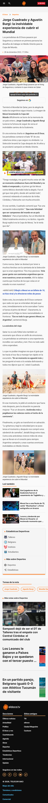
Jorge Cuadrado (10, 589)
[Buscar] (9, 3)
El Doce (5, 14)
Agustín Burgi (28, 589)
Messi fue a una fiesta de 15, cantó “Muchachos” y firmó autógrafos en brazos (32, 505)
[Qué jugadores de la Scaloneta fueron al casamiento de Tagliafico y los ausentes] (11, 493)
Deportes (15, 14)
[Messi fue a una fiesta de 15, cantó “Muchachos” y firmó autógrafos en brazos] (11, 505)
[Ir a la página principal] (24, 3)
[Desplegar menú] (4, 3)
